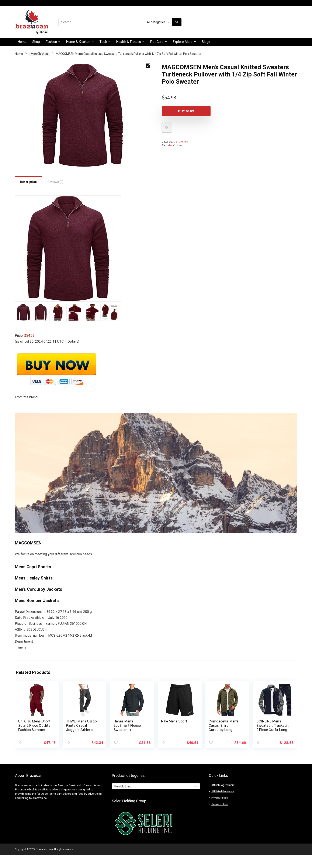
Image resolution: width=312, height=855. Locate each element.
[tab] (28, 181)
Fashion (51, 42)
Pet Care (156, 42)
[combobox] (156, 786)
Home (22, 42)
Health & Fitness (128, 42)
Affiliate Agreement (223, 785)
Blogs (206, 42)
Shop (36, 42)
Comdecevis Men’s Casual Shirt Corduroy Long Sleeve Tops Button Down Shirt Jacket (224, 729)
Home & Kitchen (78, 42)
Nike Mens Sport (174, 721)
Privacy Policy (219, 797)
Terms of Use (219, 804)
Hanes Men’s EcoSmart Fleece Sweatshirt (127, 725)
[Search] (176, 22)
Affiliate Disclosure (222, 791)
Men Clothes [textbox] (154, 786)
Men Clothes (39, 53)
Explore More (183, 42)
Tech (103, 42)
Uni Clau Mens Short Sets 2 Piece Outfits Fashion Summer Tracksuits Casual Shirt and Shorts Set (34, 729)
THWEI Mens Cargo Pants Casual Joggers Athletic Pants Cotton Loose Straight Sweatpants (82, 729)
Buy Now (186, 111)
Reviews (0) (55, 182)
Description (28, 182)
